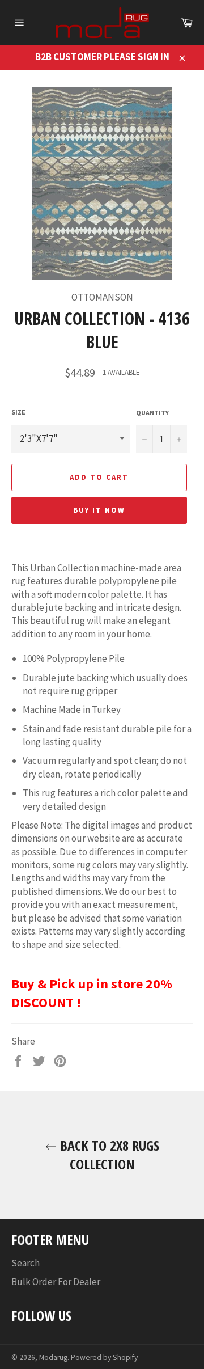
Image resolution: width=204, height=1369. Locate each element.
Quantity (152, 412)
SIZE (18, 412)
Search (25, 1263)
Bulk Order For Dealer (55, 1281)
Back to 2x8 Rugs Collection (108, 1154)
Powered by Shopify (104, 1357)
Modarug (53, 1357)
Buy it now (99, 510)
